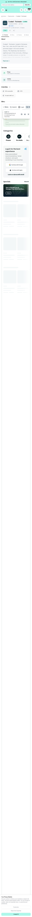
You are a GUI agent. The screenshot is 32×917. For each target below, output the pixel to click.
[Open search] (21, 10)
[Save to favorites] (10, 30)
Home (4, 16)
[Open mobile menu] (3, 10)
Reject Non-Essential (16, 910)
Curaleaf (11, 25)
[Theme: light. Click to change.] (25, 10)
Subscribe (27, 4)
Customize (16, 907)
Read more (5, 61)
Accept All (16, 914)
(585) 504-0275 (15, 27)
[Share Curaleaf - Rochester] (14, 30)
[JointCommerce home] (6, 10)
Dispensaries (11, 16)
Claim (5, 30)
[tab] (5, 35)
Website (22, 27)
